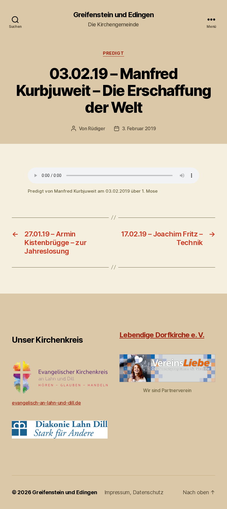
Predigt (113, 53)
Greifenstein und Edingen (113, 14)
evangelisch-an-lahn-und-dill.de (46, 403)
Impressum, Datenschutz (133, 492)
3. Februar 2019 (139, 128)
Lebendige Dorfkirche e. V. (161, 335)
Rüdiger (96, 128)
